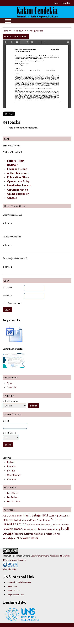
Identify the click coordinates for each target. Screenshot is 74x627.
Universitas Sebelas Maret (19, 582)
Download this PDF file (15, 36)
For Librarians (13, 501)
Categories (12, 479)
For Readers (12, 493)
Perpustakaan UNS (15, 594)
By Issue (11, 462)
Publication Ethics (18, 177)
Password (7, 295)
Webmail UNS (13, 590)
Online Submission (18, 193)
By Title (11, 470)
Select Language (11, 401)
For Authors (12, 497)
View (9, 383)
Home (5, 30)
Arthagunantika (36, 30)
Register (66, 2)
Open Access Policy (18, 181)
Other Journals (14, 475)
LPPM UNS (12, 586)
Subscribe (12, 387)
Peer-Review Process (19, 185)
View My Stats (9, 569)
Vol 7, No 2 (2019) (18, 30)
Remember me (14, 303)
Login (56, 2)
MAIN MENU (8, 21)
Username (7, 287)
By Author (12, 466)
